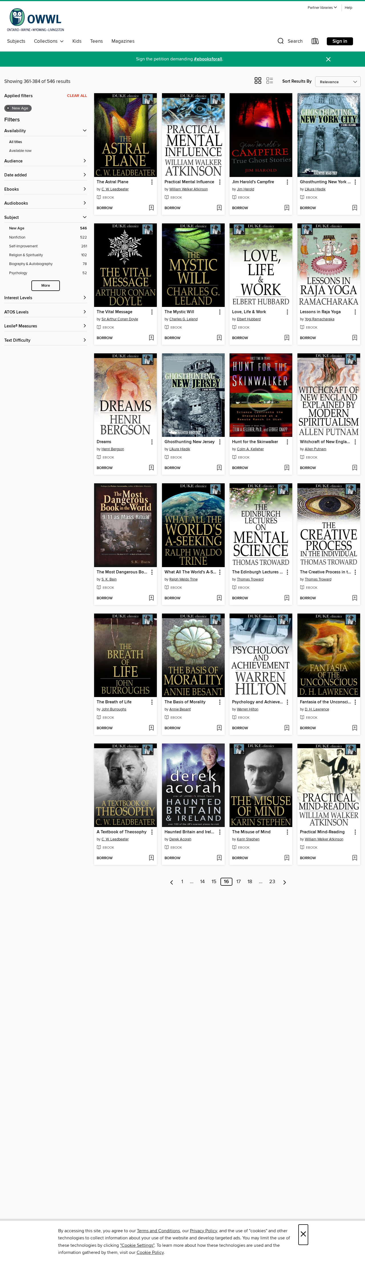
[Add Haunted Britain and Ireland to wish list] (219, 858)
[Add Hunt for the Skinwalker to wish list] (286, 468)
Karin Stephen (248, 839)
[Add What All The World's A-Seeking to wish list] (219, 598)
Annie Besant (180, 709)
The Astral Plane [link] (112, 182)
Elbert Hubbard (249, 319)
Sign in (339, 41)
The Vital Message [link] (114, 312)
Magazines (123, 41)
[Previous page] (171, 881)
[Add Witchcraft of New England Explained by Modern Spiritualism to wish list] (354, 468)
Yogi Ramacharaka (319, 319)
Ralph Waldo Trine (183, 579)
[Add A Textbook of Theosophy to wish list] (151, 858)
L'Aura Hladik (315, 189)
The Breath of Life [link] (114, 702)
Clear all (77, 95)
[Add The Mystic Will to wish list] (219, 338)
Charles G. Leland (183, 319)
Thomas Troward (250, 579)
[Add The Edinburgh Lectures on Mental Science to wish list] (286, 598)
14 (202, 882)
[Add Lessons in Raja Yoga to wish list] (354, 338)
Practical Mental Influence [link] (189, 182)
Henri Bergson (113, 449)
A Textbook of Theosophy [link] (122, 832)
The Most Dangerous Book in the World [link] (123, 572)
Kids (77, 41)
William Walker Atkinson (188, 189)
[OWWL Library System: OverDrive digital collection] (35, 20)
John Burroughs (114, 709)
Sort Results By (297, 81)
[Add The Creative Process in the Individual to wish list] (354, 598)
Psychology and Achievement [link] (258, 702)
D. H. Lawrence (317, 709)
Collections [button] (47, 41)
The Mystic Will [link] (179, 312)
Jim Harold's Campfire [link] (253, 182)
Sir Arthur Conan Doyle (120, 319)
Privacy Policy (203, 1231)
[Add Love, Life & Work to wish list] (286, 338)
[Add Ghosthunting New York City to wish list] (354, 208)
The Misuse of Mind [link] (251, 832)
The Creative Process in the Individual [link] (326, 572)
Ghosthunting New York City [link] (326, 182)
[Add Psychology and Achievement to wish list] (286, 728)
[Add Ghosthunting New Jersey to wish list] (219, 468)
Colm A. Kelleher (250, 449)
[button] (322, 8)
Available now (20, 150)
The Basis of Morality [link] (185, 702)
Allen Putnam (316, 449)
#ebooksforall (208, 59)
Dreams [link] (104, 442)
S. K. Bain (109, 579)
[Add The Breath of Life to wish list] (151, 728)
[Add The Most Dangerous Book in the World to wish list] (151, 598)
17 (238, 882)
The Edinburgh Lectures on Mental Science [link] (258, 572)
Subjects (16, 41)
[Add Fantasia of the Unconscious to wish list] (354, 728)
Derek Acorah (180, 839)
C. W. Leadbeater (115, 189)
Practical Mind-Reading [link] (322, 832)
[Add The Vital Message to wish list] (151, 338)
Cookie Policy (150, 1252)
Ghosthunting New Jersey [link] (190, 442)
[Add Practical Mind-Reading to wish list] (354, 858)
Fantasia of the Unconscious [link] (326, 702)
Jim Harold (245, 189)
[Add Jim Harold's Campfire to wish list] (286, 208)
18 (250, 882)
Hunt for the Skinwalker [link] (255, 442)
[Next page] (284, 881)
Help (348, 8)
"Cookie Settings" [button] (137, 1245)
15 (214, 882)
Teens (96, 41)
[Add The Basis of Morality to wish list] (219, 728)
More (45, 285)
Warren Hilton (247, 709)
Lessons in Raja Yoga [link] (320, 312)
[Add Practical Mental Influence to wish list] (219, 208)
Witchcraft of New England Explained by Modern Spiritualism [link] (326, 442)
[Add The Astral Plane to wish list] (151, 208)
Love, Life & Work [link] (249, 312)
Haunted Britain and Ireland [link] (191, 832)
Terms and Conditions (158, 1231)
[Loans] (315, 42)
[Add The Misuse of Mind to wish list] (286, 858)
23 (272, 882)
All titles (15, 142)
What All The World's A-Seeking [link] (191, 572)
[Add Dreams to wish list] (151, 468)
